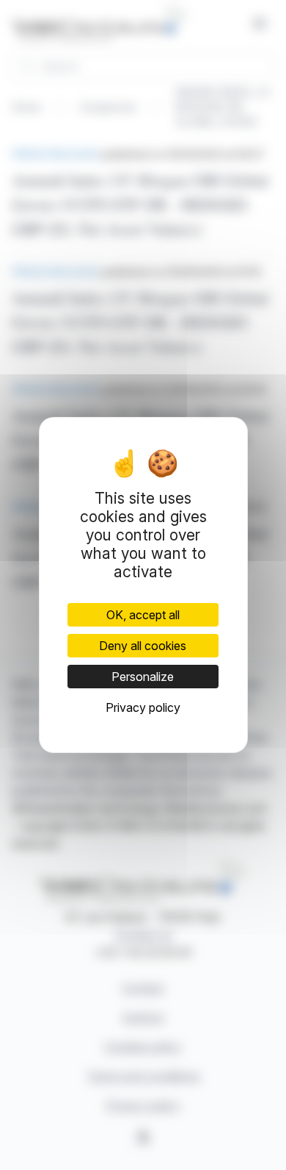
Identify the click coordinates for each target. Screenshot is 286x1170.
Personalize (142, 676)
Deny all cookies (142, 645)
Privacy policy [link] (143, 707)
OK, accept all (143, 614)
